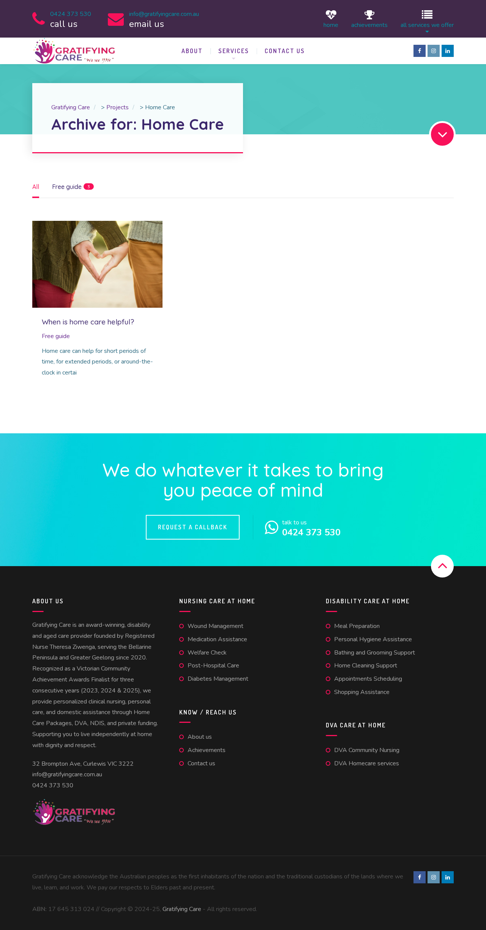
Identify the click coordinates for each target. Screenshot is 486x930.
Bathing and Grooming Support (374, 652)
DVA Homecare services (366, 763)
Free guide (56, 336)
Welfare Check (207, 652)
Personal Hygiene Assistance (373, 639)
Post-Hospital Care (213, 665)
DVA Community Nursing (366, 750)
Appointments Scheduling (368, 679)
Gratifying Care (182, 909)
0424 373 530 (52, 785)
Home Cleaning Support (365, 665)
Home (330, 24)
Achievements (369, 24)
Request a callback (192, 527)
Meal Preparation (357, 626)
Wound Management (215, 626)
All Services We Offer (427, 24)
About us (200, 737)
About (192, 51)
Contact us (285, 51)
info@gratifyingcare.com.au (67, 774)
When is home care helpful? (88, 321)
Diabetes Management (218, 679)
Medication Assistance (217, 639)
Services (233, 51)
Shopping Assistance (362, 692)
